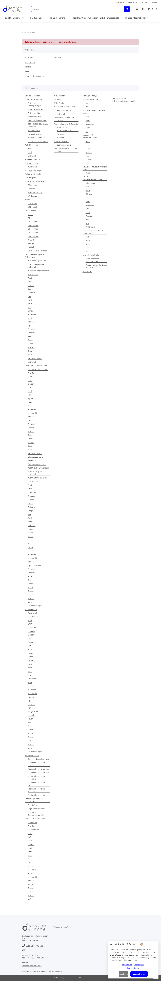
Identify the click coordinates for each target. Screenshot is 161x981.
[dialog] (133, 959)
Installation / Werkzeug (34, 181)
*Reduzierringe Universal (38, 270)
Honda (30, 395)
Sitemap (57, 57)
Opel (30, 325)
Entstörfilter (33, 805)
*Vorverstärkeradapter (37, 478)
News (154, 2)
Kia (29, 307)
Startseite (120, 2)
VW (29, 899)
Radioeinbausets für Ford (38, 772)
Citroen (31, 285)
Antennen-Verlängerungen (35, 104)
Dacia (30, 289)
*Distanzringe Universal (38, 261)
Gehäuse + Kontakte (33, 174)
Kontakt (145, 2)
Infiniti (30, 532)
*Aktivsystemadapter (37, 464)
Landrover (32, 678)
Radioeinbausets (32, 755)
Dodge (30, 510)
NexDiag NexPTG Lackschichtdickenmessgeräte (124, 99)
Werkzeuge (32, 196)
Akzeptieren (139, 974)
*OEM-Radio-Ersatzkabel (38, 468)
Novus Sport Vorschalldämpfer (90, 136)
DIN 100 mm (33, 225)
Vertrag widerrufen (61, 927)
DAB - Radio (59, 103)
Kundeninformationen (34, 76)
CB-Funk (57, 99)
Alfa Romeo (32, 274)
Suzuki (30, 347)
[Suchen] (127, 9)
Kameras (60, 134)
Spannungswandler (65, 145)
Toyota (30, 354)
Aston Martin (33, 829)
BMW (30, 148)
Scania (30, 431)
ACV (29, 218)
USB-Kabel (32, 207)
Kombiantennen (35, 134)
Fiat (29, 296)
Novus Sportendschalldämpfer (93, 178)
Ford (30, 152)
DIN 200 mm (33, 236)
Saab (30, 722)
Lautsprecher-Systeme (37, 251)
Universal (32, 156)
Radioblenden (31, 609)
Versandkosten (57, 971)
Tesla (30, 351)
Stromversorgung (61, 141)
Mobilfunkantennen (36, 137)
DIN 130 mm (33, 229)
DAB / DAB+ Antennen (37, 120)
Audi (30, 278)
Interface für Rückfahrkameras (64, 128)
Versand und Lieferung (32, 966)
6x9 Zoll (31, 247)
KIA (29, 406)
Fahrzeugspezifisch (65, 110)
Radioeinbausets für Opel (36, 783)
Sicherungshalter (35, 192)
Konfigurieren (133, 968)
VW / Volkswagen (35, 358)
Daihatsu (31, 292)
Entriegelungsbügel (33, 170)
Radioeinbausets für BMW (36, 763)
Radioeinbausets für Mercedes (36, 777)
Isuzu (30, 303)
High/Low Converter (36, 808)
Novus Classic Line (90, 99)
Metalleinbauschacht (34, 457)
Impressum (127, 964)
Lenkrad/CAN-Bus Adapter (36, 365)
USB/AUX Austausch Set (35, 818)
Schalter (31, 188)
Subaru (31, 343)
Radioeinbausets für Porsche (36, 790)
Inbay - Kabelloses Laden (64, 107)
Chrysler (31, 496)
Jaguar (30, 536)
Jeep (30, 540)
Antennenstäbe (34, 113)
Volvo (30, 602)
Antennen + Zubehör (33, 99)
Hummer (31, 525)
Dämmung (32, 185)
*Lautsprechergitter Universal (36, 265)
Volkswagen (90, 227)
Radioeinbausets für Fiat (38, 769)
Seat (30, 336)
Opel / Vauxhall (34, 565)
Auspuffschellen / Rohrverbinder (93, 260)
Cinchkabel (32, 203)
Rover (30, 576)
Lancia (30, 311)
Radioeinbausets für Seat (38, 795)
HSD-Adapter (30, 178)
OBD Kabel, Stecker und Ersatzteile (64, 119)
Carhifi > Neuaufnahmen (38, 759)
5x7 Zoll (31, 243)
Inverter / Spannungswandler (36, 813)
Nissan (31, 322)
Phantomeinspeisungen (38, 141)
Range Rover (33, 711)
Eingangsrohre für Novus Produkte (96, 266)
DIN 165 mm (33, 232)
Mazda (31, 551)
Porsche (31, 708)
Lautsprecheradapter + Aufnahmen (34, 255)
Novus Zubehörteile (91, 255)
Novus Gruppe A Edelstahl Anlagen (94, 111)
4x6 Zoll (31, 240)
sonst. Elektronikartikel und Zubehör (65, 149)
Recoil (30, 214)
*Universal (32, 167)
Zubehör (60, 137)
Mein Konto (133, 2)
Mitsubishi (32, 413)
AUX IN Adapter (31, 145)
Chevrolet (32, 492)
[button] (137, 9)
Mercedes (32, 314)
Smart (30, 587)
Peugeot (31, 329)
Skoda (30, 340)
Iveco (30, 402)
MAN (30, 682)
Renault (31, 333)
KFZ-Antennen (34, 130)
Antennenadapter (35, 109)
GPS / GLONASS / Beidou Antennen (38, 125)
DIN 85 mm (32, 221)
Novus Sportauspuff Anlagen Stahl (95, 168)
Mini (30, 318)
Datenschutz (139, 964)
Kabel (27, 199)
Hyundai (31, 398)
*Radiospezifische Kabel (38, 369)
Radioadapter (30, 460)
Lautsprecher (30, 210)
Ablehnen (123, 974)
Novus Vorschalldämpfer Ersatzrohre (93, 231)
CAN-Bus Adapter (32, 163)
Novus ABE (87, 271)
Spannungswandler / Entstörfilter (34, 800)
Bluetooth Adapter (32, 159)
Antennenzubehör (35, 116)
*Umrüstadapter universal (35, 472)
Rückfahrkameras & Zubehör (66, 124)
